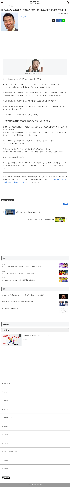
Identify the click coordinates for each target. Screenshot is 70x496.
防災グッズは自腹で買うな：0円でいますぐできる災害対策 (18, 273)
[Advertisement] (35, 44)
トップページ (7, 383)
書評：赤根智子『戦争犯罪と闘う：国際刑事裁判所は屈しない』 (19, 302)
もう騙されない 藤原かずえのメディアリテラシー (36, 335)
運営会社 (6, 460)
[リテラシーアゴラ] (11, 340)
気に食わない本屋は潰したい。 (10, 308)
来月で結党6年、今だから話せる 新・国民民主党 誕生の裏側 (18, 280)
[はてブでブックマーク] (60, 20)
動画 (4, 258)
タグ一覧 (6, 409)
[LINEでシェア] (63, 20)
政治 (4, 200)
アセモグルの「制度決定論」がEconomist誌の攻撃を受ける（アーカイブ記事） (23, 295)
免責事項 (6, 468)
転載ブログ (10, 200)
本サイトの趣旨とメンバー (11, 451)
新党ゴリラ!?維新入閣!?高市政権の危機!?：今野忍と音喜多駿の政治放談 (21, 266)
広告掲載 (6, 434)
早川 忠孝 (22, 17)
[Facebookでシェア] (57, 20)
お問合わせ (7, 443)
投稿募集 (6, 426)
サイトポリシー (8, 417)
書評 (4, 289)
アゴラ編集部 (25, 339)
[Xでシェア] (53, 20)
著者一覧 (6, 400)
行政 (3, 271)
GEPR (5, 392)
